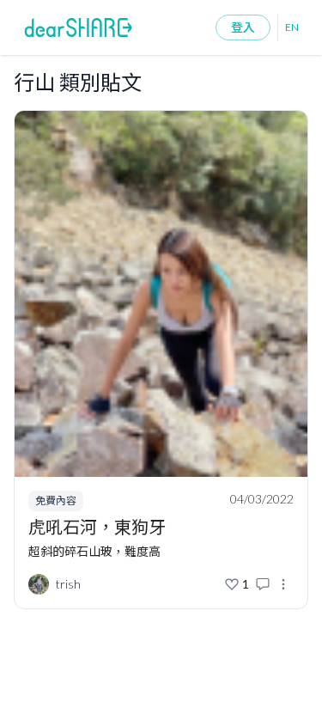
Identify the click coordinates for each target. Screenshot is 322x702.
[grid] (161, 365)
